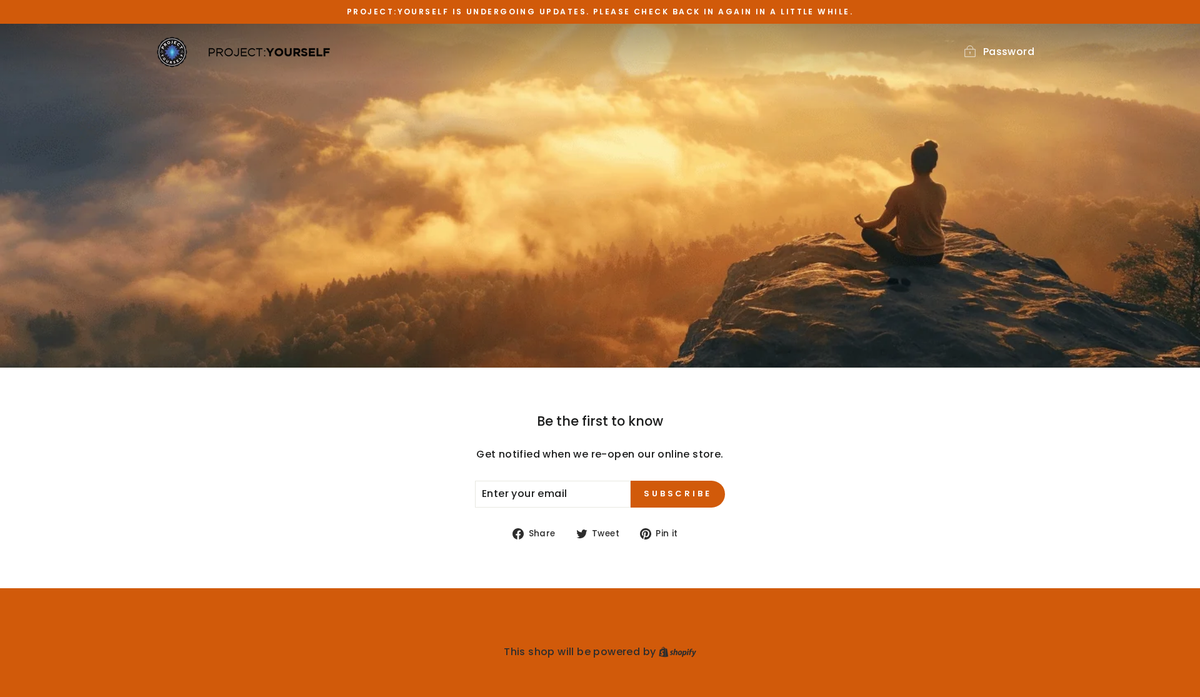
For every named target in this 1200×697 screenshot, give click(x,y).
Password (1008, 51)
